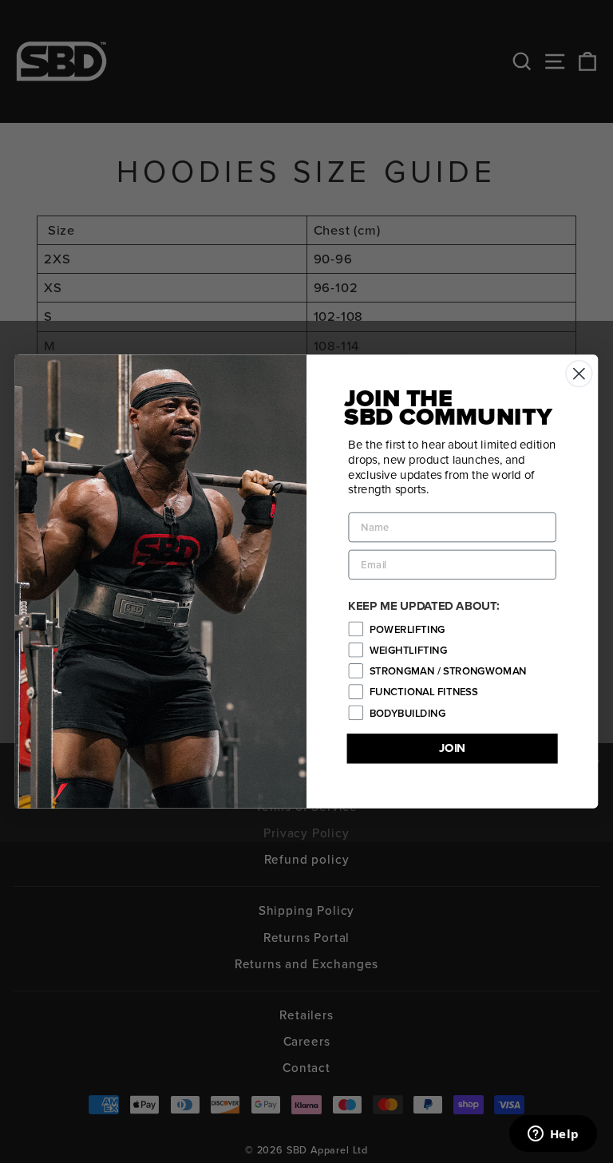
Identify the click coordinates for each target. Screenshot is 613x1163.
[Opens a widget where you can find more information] (553, 1135)
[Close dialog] (579, 374)
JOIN (452, 748)
